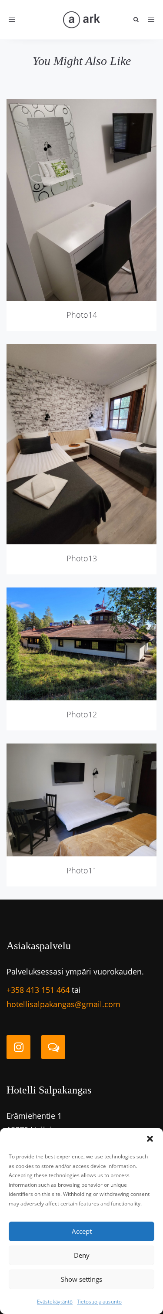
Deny (82, 1255)
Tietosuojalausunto (99, 1301)
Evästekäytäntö (55, 1301)
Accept (82, 1231)
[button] (150, 1138)
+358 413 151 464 (38, 990)
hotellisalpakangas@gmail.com (63, 1004)
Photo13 (82, 558)
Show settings (81, 1279)
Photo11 (82, 870)
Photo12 (82, 714)
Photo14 (82, 314)
